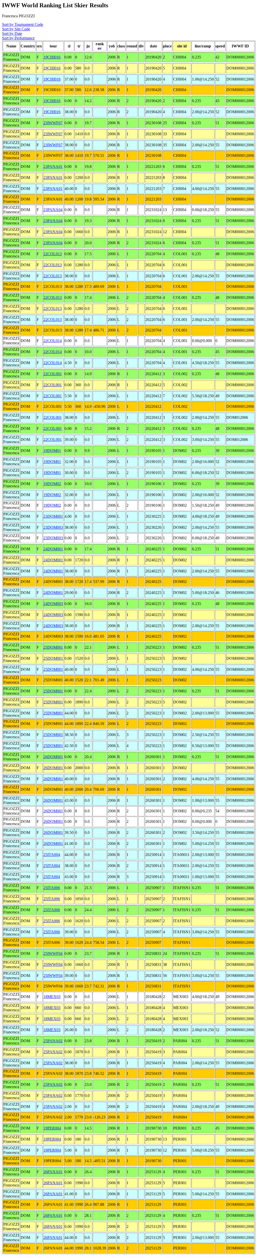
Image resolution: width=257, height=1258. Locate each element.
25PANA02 (52, 1041)
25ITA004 (51, 854)
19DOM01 (52, 450)
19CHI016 (51, 57)
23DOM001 (53, 516)
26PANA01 (52, 1172)
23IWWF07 (52, 123)
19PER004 (52, 1128)
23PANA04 (52, 210)
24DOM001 (53, 549)
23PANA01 (52, 166)
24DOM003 (53, 604)
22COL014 (52, 341)
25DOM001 (53, 647)
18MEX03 (51, 997)
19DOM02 (52, 484)
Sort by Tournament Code (22, 24)
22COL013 (52, 254)
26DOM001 (53, 757)
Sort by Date (12, 33)
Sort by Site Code (16, 29)
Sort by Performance (18, 38)
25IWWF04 (52, 953)
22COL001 (52, 374)
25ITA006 (51, 888)
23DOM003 (53, 527)
